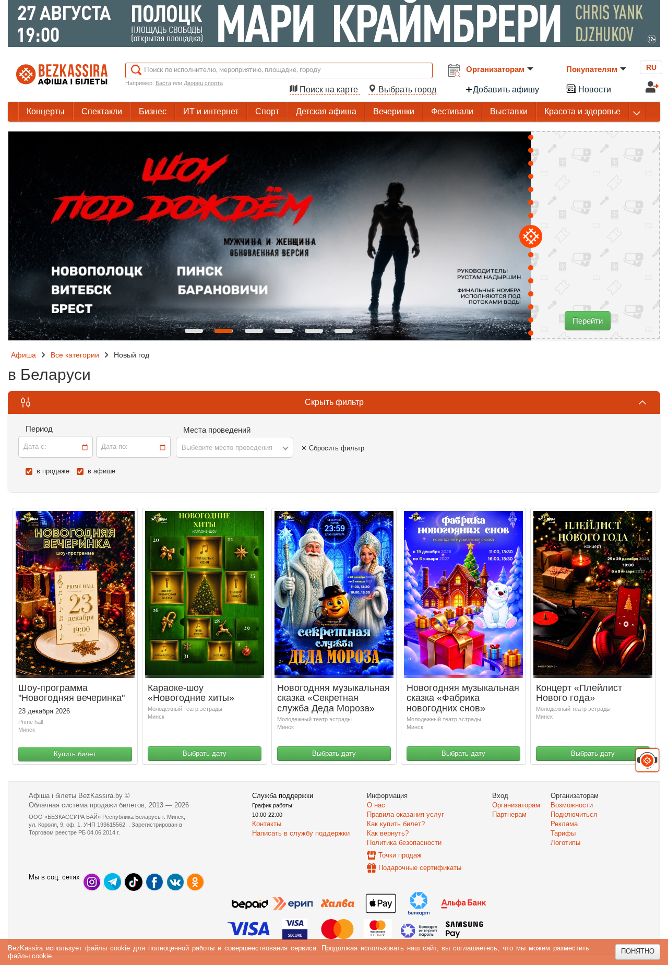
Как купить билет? (396, 824)
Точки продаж (400, 855)
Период (39, 428)
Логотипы (565, 843)
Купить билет (75, 754)
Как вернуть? (388, 833)
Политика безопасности (404, 843)
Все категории (75, 355)
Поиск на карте (328, 89)
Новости (593, 89)
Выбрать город (406, 89)
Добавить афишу (506, 89)
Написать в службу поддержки (301, 833)
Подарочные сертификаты (419, 868)
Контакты (266, 824)
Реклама (564, 824)
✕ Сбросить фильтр (332, 448)
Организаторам (495, 69)
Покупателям (591, 69)
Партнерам (509, 814)
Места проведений (216, 429)
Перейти (587, 320)
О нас (376, 805)
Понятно (637, 951)
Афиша (23, 355)
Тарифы (563, 833)
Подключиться (574, 814)
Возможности (572, 805)
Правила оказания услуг (405, 814)
